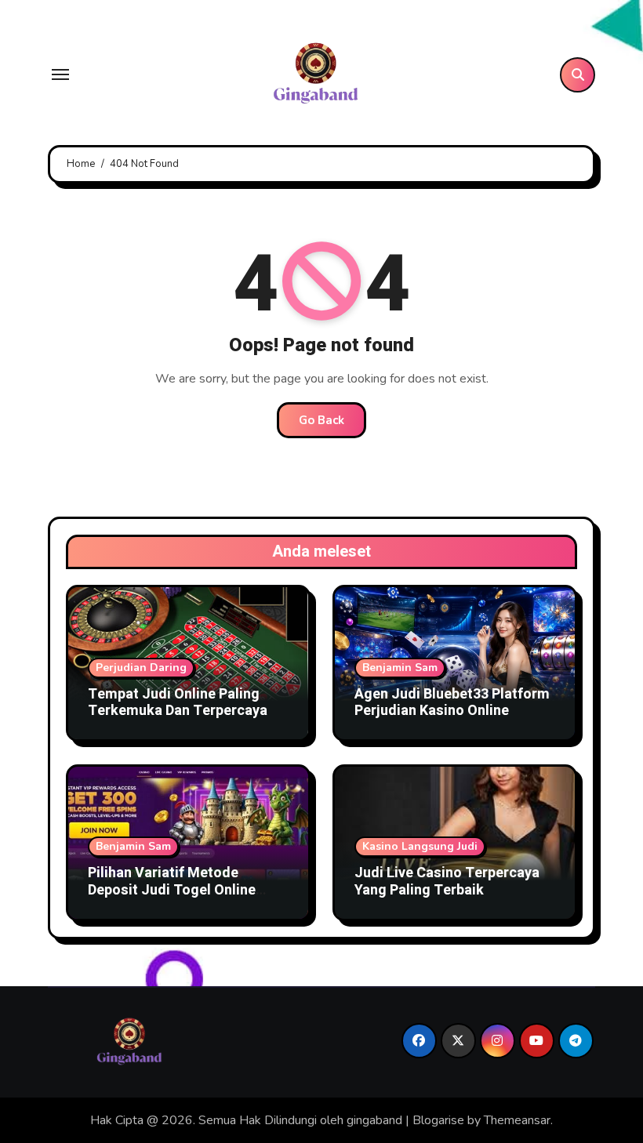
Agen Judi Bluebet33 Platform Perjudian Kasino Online (452, 703)
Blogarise (438, 1120)
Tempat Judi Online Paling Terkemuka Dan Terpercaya (177, 703)
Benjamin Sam (400, 667)
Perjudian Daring (141, 667)
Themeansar (517, 1120)
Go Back (321, 420)
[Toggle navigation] (60, 74)
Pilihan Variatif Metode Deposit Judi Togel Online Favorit (172, 889)
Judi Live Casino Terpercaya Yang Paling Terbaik (446, 881)
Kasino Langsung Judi (420, 846)
